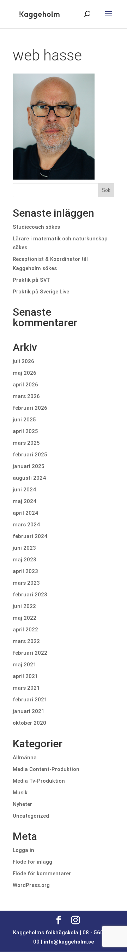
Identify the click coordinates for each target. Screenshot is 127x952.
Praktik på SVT (31, 280)
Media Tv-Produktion (39, 781)
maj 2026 (24, 373)
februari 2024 (30, 536)
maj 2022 (24, 618)
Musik (20, 792)
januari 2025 (28, 466)
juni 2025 (24, 419)
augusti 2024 (29, 478)
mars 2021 (26, 688)
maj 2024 (24, 501)
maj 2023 (24, 559)
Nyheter (22, 804)
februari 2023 (30, 594)
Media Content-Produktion (46, 769)
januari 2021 (28, 711)
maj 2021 (24, 664)
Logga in (23, 850)
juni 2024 (24, 489)
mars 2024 (26, 524)
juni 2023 (24, 548)
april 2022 (25, 629)
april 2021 (25, 676)
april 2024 (25, 513)
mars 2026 (26, 396)
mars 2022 (26, 641)
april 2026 (25, 384)
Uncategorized (31, 816)
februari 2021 (30, 699)
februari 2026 (30, 408)
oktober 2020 (29, 723)
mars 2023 (26, 583)
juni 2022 (24, 606)
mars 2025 (26, 443)
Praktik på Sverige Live (41, 291)
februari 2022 (30, 653)
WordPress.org (31, 885)
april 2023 (25, 571)
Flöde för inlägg (32, 862)
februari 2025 (30, 454)
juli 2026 (23, 361)
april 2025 (25, 431)
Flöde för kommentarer (42, 873)
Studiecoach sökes (36, 227)
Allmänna (25, 757)
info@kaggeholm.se (69, 942)
